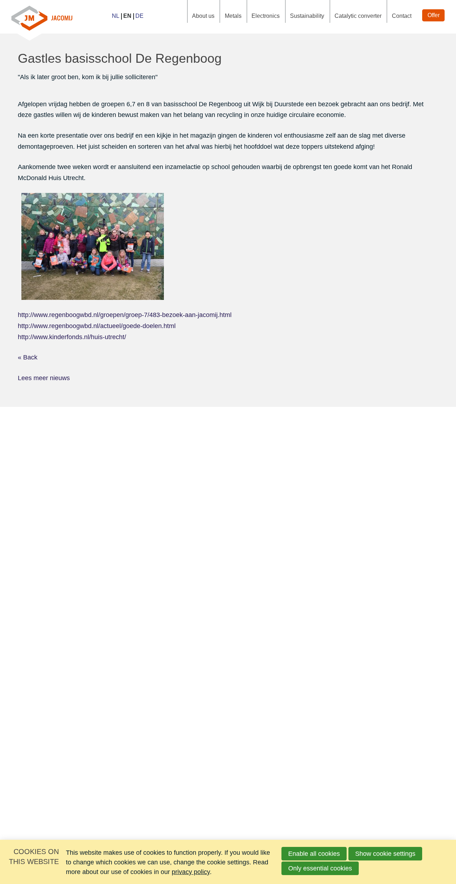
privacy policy (191, 871)
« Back (27, 357)
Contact (401, 16)
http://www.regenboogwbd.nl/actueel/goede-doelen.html (97, 325)
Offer (434, 15)
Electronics (266, 16)
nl (115, 16)
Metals (233, 16)
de (139, 16)
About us (203, 16)
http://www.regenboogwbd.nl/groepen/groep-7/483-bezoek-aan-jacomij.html (125, 314)
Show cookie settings (385, 853)
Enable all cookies (314, 853)
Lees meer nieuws (44, 378)
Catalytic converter (358, 16)
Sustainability (307, 16)
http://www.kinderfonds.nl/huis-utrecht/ (72, 337)
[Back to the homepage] (41, 17)
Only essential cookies (320, 868)
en (127, 16)
